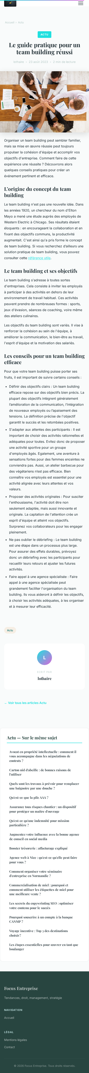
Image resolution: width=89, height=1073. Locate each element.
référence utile (39, 258)
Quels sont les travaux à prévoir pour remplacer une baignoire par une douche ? (44, 786)
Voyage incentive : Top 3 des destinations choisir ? (38, 933)
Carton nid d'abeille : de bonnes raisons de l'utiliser (40, 772)
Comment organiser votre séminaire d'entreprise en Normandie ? (35, 873)
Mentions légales (15, 1040)
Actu (21, 22)
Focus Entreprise (21, 988)
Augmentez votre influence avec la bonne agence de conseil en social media (44, 836)
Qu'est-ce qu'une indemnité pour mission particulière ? (39, 823)
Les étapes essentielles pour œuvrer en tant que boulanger (43, 947)
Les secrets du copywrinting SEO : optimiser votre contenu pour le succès (41, 905)
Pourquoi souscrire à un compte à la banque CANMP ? (41, 919)
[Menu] (81, 3)
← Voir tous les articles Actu (25, 703)
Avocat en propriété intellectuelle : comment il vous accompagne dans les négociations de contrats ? (42, 756)
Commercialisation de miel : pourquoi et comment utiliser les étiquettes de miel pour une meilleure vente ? (41, 889)
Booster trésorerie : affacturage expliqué (38, 848)
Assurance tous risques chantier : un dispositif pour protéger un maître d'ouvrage (42, 809)
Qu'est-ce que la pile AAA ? (28, 797)
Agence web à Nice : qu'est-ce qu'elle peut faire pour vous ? (43, 859)
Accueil (9, 22)
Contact (9, 1047)
